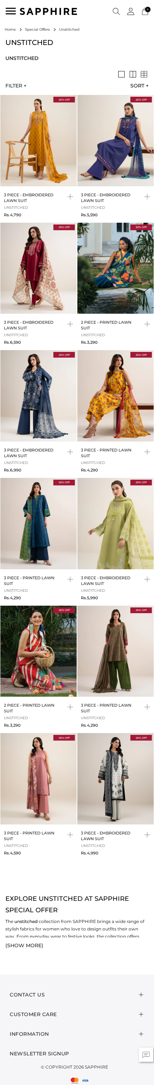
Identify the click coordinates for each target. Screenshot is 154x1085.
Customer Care (33, 1014)
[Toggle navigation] (10, 11)
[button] (116, 11)
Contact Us (27, 994)
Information (29, 1034)
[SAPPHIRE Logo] (48, 10)
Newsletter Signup (39, 1053)
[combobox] (137, 85)
